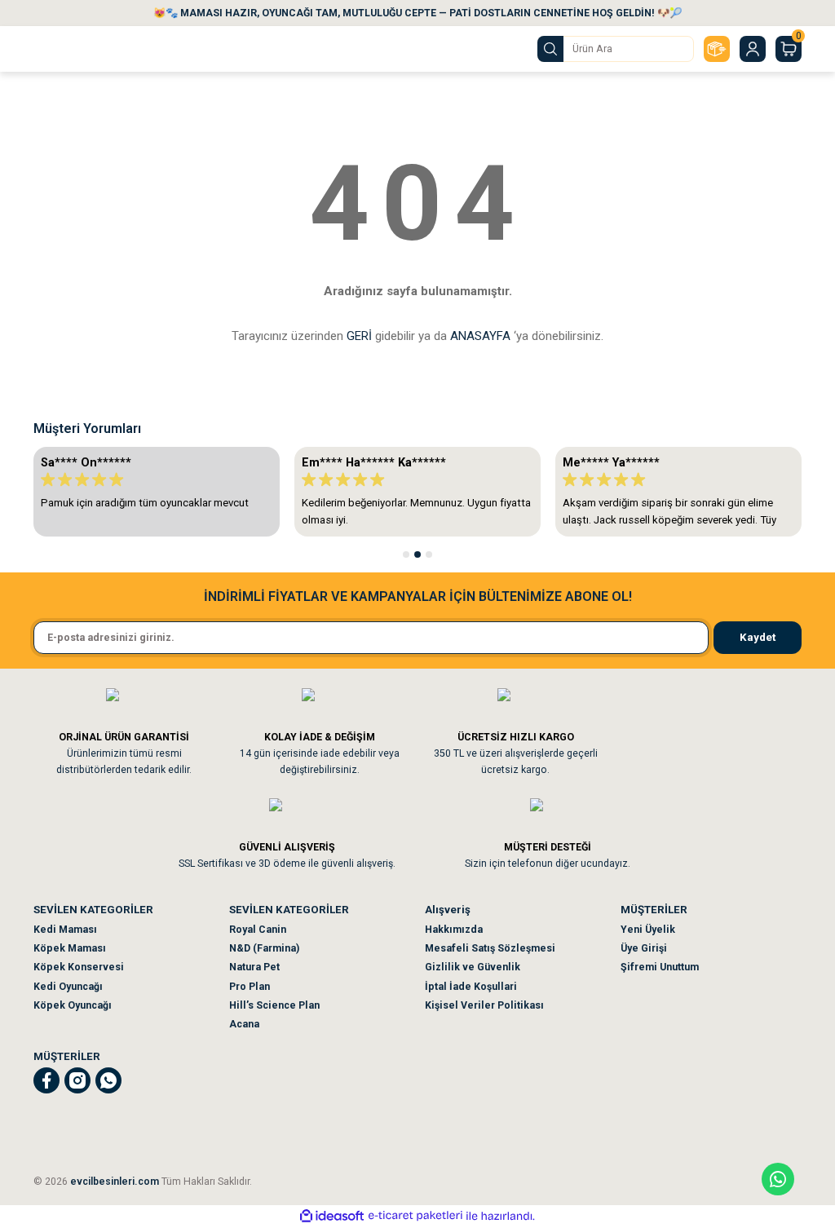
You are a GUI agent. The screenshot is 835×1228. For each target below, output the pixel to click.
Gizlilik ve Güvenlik (472, 967)
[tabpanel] (156, 492)
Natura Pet (254, 967)
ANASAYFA (480, 336)
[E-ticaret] (415, 1216)
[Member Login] (753, 49)
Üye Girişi (644, 948)
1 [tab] (406, 554)
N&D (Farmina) (264, 948)
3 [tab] (429, 554)
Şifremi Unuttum (660, 967)
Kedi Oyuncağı (68, 986)
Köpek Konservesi (78, 967)
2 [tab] (417, 554)
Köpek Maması (69, 948)
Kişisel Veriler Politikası (484, 1005)
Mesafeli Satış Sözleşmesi (490, 948)
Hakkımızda (454, 929)
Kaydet (757, 637)
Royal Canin (257, 929)
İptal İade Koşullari (471, 986)
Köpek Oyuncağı (72, 1005)
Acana (244, 1024)
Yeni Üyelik (648, 929)
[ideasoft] (331, 1216)
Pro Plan (249, 986)
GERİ (359, 336)
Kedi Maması (65, 929)
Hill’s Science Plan (274, 1005)
